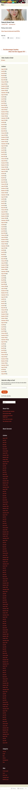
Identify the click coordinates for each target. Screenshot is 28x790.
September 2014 (4, 365)
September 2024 (4, 118)
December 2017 (4, 290)
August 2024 (3, 120)
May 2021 (3, 203)
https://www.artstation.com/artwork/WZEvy (10, 31)
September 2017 (4, 295)
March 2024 (3, 131)
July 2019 (3, 250)
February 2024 (4, 133)
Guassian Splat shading (7, 413)
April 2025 (3, 103)
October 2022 (3, 167)
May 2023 (3, 152)
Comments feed (5, 777)
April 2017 (3, 305)
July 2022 (3, 173)
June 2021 (3, 201)
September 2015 (4, 339)
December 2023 (4, 137)
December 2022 (4, 163)
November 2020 (4, 216)
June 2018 (3, 278)
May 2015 (3, 348)
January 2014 (3, 373)
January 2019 (3, 263)
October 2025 (3, 90)
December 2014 (4, 358)
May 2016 (3, 329)
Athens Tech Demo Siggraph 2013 (17, 52)
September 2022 (4, 169)
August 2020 (3, 222)
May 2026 (3, 75)
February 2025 (4, 107)
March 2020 (3, 233)
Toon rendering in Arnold (7, 421)
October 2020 (3, 218)
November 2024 (4, 114)
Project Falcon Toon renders (8, 419)
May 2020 (3, 229)
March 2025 (3, 105)
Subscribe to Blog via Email (8, 380)
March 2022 (3, 182)
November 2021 (4, 190)
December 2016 (4, 314)
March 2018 (3, 284)
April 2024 (3, 128)
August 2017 (3, 297)
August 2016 (3, 322)
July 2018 (3, 275)
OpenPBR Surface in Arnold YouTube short (7, 416)
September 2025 (4, 92)
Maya (3, 755)
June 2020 (3, 226)
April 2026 (3, 77)
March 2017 (3, 307)
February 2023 (4, 158)
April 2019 (3, 256)
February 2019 (3, 261)
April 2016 (3, 331)
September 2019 (4, 246)
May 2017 (3, 303)
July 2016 (3, 324)
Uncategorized (12, 24)
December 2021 (4, 188)
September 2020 (4, 220)
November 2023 (4, 139)
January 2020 (3, 237)
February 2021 (3, 209)
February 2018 (3, 286)
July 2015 (3, 344)
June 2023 (3, 150)
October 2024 (3, 116)
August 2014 (3, 367)
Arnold (4, 753)
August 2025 (3, 94)
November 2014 (4, 361)
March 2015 (3, 352)
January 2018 (3, 288)
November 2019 (4, 241)
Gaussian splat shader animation (8, 411)
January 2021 (3, 212)
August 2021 (3, 197)
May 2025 (3, 101)
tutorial (4, 758)
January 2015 (3, 356)
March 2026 (3, 79)
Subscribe (4, 392)
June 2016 (3, 327)
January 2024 (3, 135)
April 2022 (3, 180)
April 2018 (3, 282)
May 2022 (3, 177)
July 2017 (3, 299)
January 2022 (3, 186)
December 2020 (4, 214)
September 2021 (4, 194)
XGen (4, 762)
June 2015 (3, 346)
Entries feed (5, 775)
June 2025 (3, 99)
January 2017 (3, 312)
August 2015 (3, 341)
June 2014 (3, 371)
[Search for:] (25, 5)
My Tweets (3, 60)
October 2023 (3, 141)
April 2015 (3, 350)
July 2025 (3, 96)
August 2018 (3, 273)
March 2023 (3, 156)
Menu (2, 5)
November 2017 (4, 292)
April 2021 (3, 205)
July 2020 (3, 224)
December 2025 (4, 86)
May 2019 (3, 254)
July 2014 (3, 369)
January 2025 (3, 109)
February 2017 (3, 309)
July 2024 (3, 122)
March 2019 (3, 258)
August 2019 (3, 248)
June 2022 (3, 175)
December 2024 (4, 111)
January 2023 (3, 160)
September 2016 (4, 320)
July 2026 (3, 71)
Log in (4, 773)
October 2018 (3, 269)
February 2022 (4, 184)
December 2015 (4, 335)
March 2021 (3, 207)
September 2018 (4, 271)
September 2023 (4, 143)
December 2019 (4, 239)
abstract (4, 751)
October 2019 (3, 243)
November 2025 (4, 88)
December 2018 (4, 265)
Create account (5, 771)
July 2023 (3, 148)
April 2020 (3, 231)
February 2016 (3, 333)
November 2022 (4, 165)
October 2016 (3, 318)
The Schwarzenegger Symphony (9, 49)
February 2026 (4, 82)
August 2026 (3, 69)
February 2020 (4, 235)
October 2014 (3, 363)
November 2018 (4, 267)
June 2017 (3, 301)
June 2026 (3, 73)
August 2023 (3, 145)
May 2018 (3, 280)
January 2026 (3, 84)
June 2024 (3, 124)
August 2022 (3, 171)
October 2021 (3, 192)
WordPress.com (5, 779)
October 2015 (3, 337)
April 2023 (3, 154)
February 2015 (3, 354)
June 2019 (3, 252)
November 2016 (4, 316)
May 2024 (3, 126)
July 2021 (3, 199)
